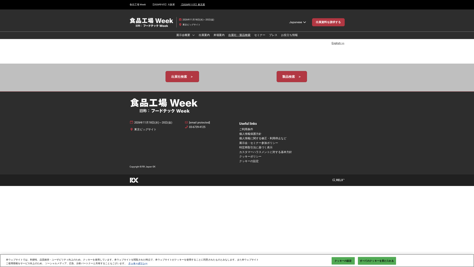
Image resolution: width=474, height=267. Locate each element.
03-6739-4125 (197, 127)
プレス (273, 35)
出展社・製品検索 (239, 35)
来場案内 (219, 35)
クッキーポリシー (138, 263)
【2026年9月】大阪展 (163, 4)
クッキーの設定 (343, 260)
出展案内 (204, 35)
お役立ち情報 (289, 35)
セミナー (259, 35)
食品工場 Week (138, 4)
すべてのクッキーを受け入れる (377, 260)
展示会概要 (183, 35)
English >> (338, 43)
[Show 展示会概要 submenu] (193, 35)
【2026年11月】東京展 (192, 4)
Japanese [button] (296, 22)
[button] (328, 22)
